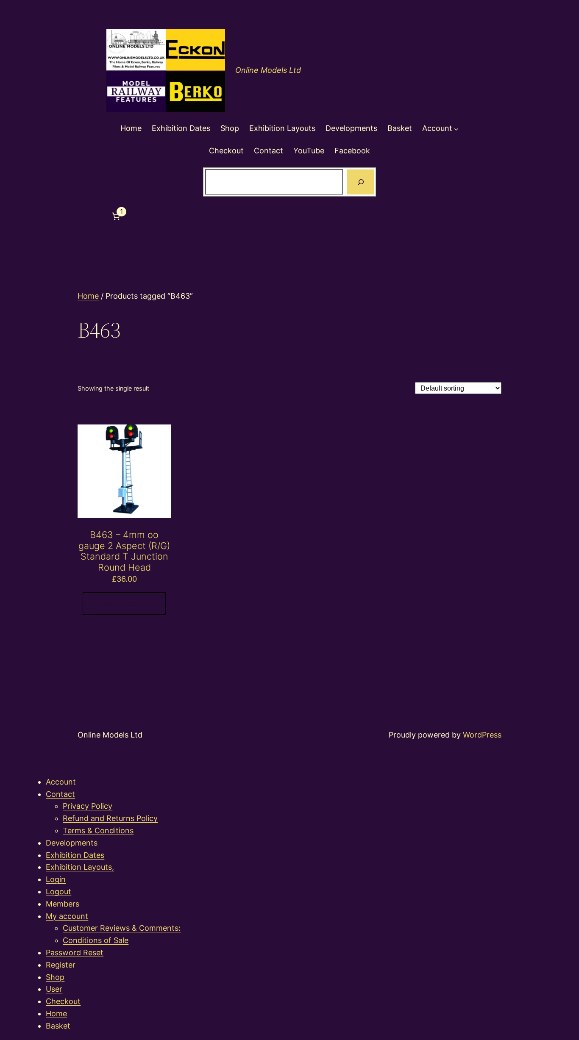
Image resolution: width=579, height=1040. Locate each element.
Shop (55, 977)
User (54, 989)
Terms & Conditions (98, 830)
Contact (60, 794)
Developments (71, 842)
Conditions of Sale (95, 940)
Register (60, 964)
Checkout (63, 1001)
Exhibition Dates (75, 855)
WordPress (482, 734)
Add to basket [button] (124, 603)
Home (88, 295)
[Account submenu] (456, 128)
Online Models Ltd (268, 70)
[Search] (360, 182)
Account (61, 781)
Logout (58, 891)
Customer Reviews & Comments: (122, 928)
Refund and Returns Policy (110, 818)
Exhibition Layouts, (80, 867)
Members (62, 903)
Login (56, 879)
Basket (58, 1025)
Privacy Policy (87, 805)
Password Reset (74, 952)
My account (67, 916)
